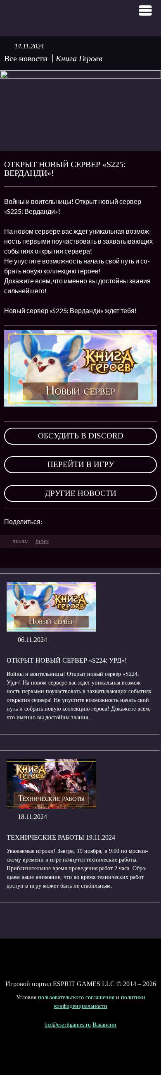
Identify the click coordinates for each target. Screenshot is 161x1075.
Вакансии (104, 1025)
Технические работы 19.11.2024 (61, 837)
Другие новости (80, 493)
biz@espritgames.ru (68, 1025)
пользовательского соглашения (76, 997)
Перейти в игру (80, 464)
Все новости (25, 58)
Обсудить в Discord (80, 435)
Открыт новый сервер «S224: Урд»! (67, 660)
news (42, 540)
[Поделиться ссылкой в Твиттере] (124, 521)
